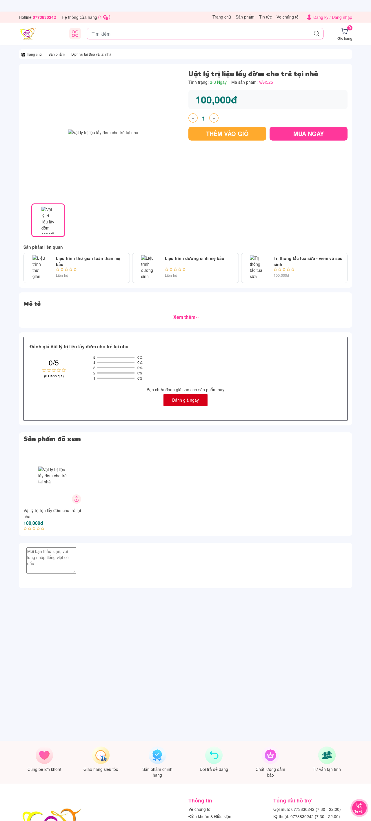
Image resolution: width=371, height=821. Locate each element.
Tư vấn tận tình (327, 769)
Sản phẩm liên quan (43, 247)
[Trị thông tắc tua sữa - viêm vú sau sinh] (256, 268)
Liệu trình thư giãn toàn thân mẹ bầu (88, 261)
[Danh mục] (75, 33)
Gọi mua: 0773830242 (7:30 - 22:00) (307, 809)
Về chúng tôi (288, 17)
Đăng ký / (322, 17)
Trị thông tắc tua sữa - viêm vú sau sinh (308, 261)
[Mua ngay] (76, 499)
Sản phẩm (245, 17)
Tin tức (265, 17)
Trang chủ (221, 17)
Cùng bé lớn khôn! (44, 769)
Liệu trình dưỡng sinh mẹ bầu (194, 258)
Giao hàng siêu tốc (100, 769)
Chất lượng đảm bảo (270, 772)
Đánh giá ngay (185, 400)
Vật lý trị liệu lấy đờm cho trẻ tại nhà (52, 513)
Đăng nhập (342, 17)
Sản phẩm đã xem (52, 438)
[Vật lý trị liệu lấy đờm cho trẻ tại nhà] (53, 475)
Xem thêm (185, 317)
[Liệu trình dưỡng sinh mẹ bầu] (147, 268)
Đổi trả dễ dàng (214, 769)
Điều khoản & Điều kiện (209, 816)
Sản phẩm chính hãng (157, 772)
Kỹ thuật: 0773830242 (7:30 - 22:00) (306, 816)
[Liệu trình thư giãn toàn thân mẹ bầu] (38, 268)
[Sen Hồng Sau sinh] (27, 33)
